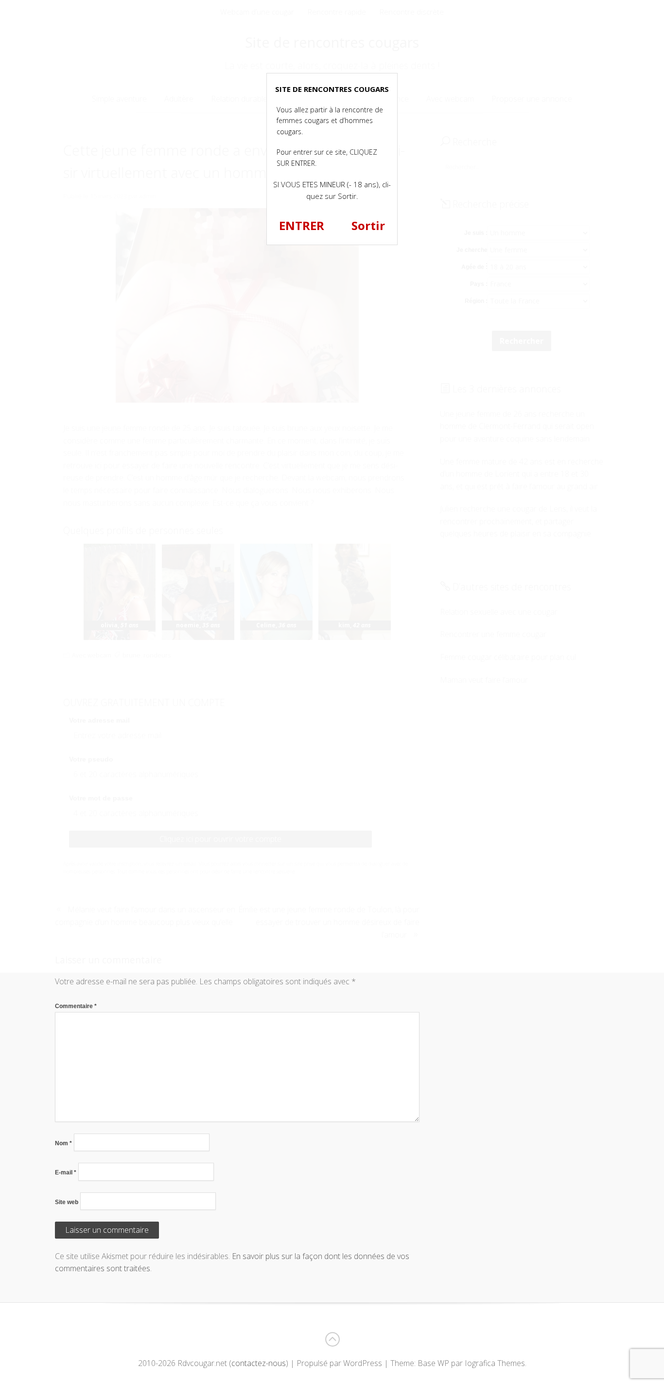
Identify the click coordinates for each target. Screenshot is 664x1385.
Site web (66, 1202)
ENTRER (301, 225)
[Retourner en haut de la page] (332, 1339)
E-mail (65, 1172)
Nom (63, 1143)
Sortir (368, 225)
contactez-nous (258, 1363)
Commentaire (76, 1006)
